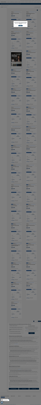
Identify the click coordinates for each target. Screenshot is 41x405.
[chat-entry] (2, 402)
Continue (20, 25)
